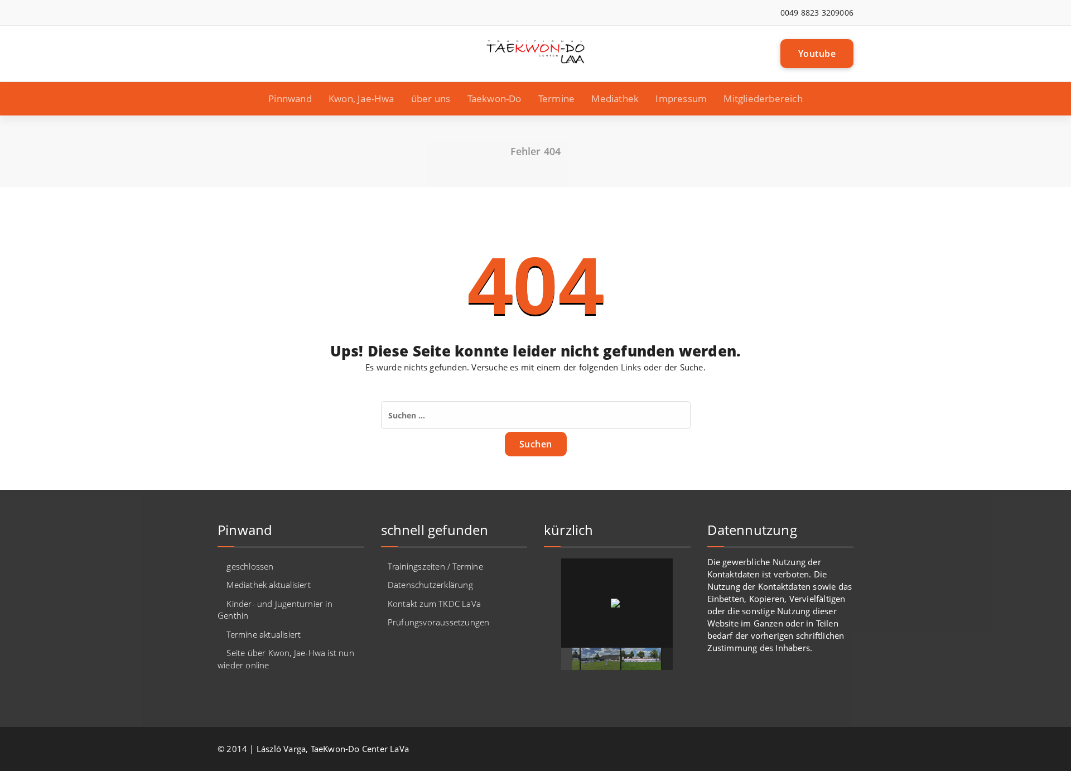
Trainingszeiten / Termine (435, 566)
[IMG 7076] (572, 658)
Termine (556, 98)
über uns (431, 98)
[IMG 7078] (653, 658)
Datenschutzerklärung (430, 584)
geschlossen (249, 566)
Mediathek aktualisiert (268, 584)
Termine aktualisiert (263, 634)
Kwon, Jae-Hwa (361, 98)
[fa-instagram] (237, 12)
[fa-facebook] (221, 12)
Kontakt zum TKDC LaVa (434, 603)
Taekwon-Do (494, 98)
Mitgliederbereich (762, 98)
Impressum (681, 98)
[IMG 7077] (613, 658)
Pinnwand (290, 98)
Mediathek (615, 98)
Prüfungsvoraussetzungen (439, 622)
